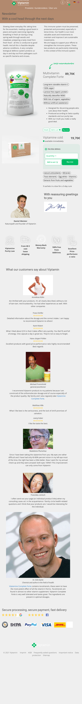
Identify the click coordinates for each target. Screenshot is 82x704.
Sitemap (46, 655)
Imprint (23, 652)
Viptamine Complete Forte (20, 586)
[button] (46, 130)
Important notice (66, 652)
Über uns (53, 8)
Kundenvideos (41, 8)
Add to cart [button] (51, 162)
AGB (30, 652)
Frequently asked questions (45, 652)
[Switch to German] (74, 2)
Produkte (29, 8)
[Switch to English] (78, 2)
